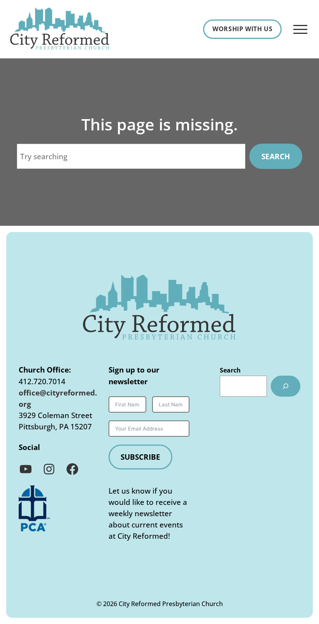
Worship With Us (242, 29)
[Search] (285, 386)
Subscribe (140, 457)
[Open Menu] (300, 29)
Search (275, 156)
